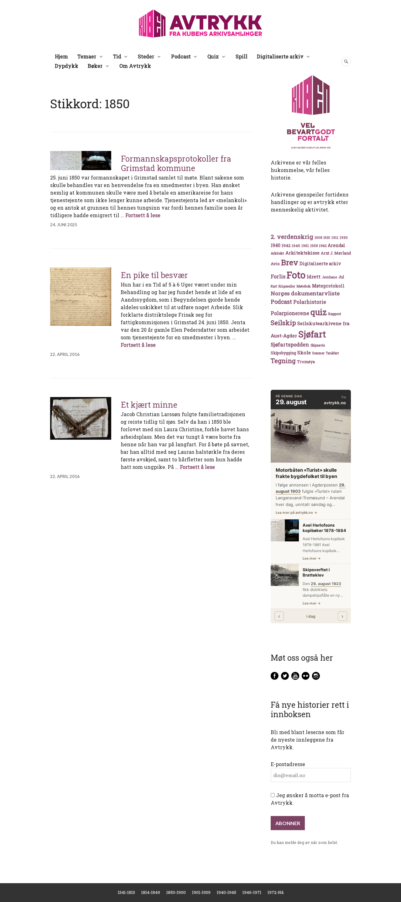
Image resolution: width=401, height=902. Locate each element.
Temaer (86, 56)
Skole (304, 352)
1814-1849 (150, 892)
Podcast (181, 56)
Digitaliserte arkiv (280, 56)
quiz (318, 312)
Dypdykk (66, 65)
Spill (241, 56)
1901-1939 (201, 892)
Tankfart (332, 353)
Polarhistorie (309, 301)
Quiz (213, 56)
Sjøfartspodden (290, 344)
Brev (289, 262)
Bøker (95, 65)
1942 (286, 245)
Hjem (61, 56)
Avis (275, 263)
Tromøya (306, 361)
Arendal (336, 245)
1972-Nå (276, 892)
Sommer (318, 353)
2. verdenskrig (292, 236)
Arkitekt (277, 253)
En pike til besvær (154, 275)
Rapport (334, 313)
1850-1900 (176, 892)
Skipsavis (317, 345)
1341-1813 (126, 892)
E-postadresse (288, 764)
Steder (146, 56)
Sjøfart (312, 334)
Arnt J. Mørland (336, 252)
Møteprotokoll (328, 286)
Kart (274, 286)
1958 (314, 246)
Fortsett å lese (142, 215)
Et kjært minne (149, 405)
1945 (296, 245)
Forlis (278, 276)
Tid (117, 56)
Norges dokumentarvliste (305, 293)
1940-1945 (226, 892)
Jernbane (329, 277)
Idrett (313, 276)
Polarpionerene (290, 313)
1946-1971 (251, 892)
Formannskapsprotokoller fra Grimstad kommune (176, 163)
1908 (318, 237)
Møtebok (303, 286)
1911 (334, 237)
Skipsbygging (283, 352)
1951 (305, 245)
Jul (341, 276)
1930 (344, 237)
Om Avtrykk (135, 65)
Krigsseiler (287, 286)
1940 (275, 245)
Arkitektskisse (302, 253)
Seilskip (283, 322)
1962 (322, 245)
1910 (326, 237)
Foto (296, 275)
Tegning (283, 361)
